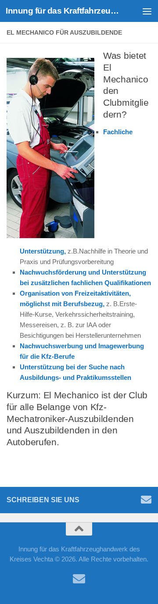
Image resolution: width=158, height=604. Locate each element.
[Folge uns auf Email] (146, 499)
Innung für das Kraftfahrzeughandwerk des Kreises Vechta (62, 10)
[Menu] (147, 11)
